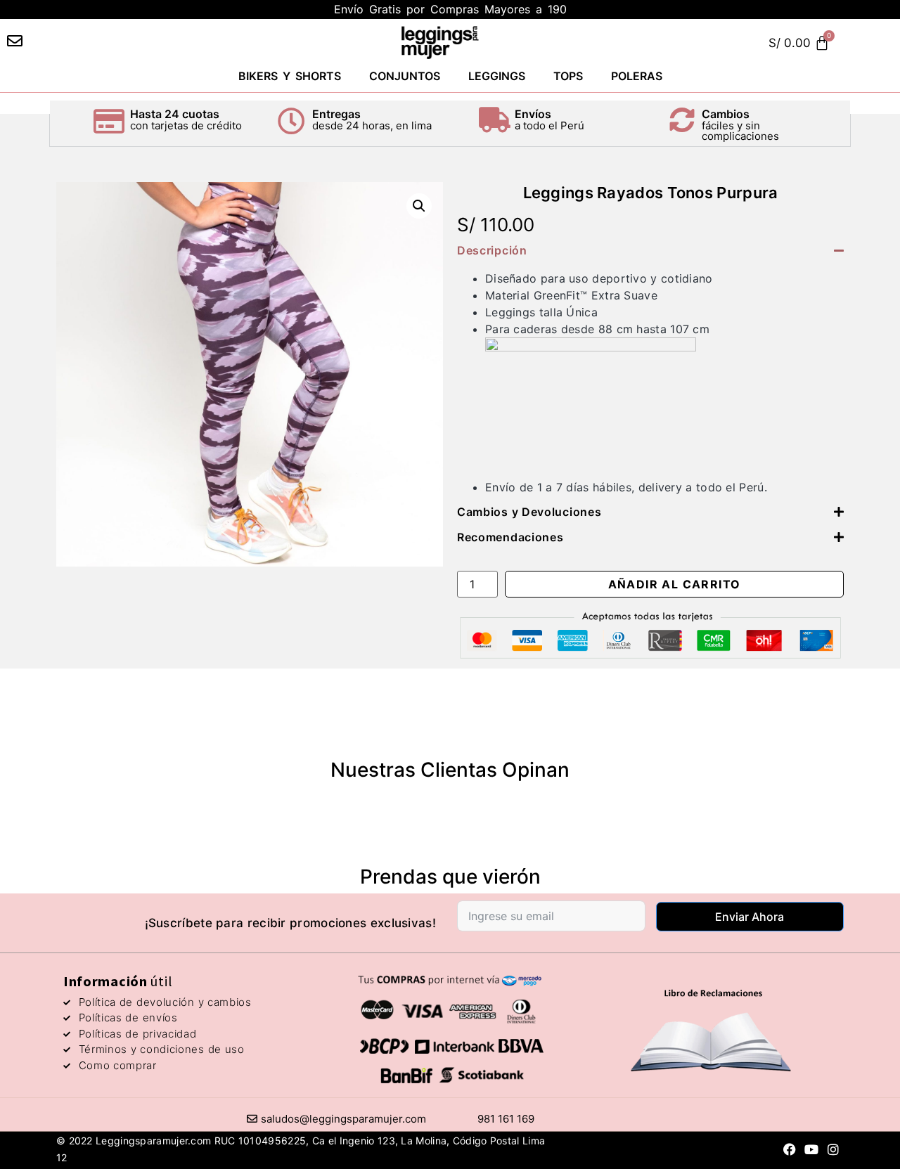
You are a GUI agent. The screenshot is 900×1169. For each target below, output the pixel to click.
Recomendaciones (510, 537)
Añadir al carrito (674, 584)
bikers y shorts (289, 76)
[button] (419, 206)
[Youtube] (812, 1149)
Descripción (492, 250)
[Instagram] (833, 1149)
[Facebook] (790, 1149)
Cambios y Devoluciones (529, 512)
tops (568, 76)
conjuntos (404, 76)
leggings (496, 76)
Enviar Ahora (749, 917)
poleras (636, 76)
